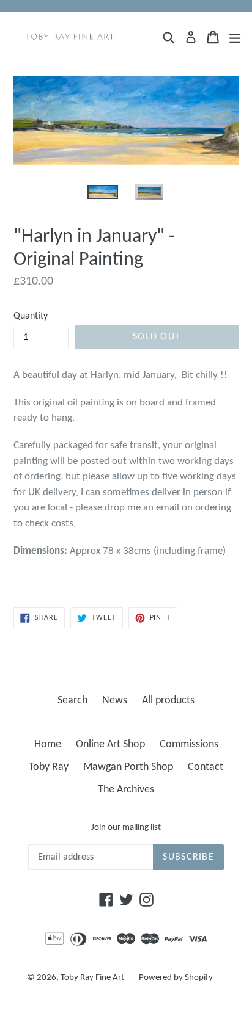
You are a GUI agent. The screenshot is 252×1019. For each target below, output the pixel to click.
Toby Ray (49, 767)
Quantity (30, 316)
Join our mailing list (126, 827)
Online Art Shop (110, 744)
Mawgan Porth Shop (128, 767)
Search (72, 700)
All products (168, 700)
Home (47, 744)
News (114, 700)
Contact (205, 767)
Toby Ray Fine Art (92, 977)
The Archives (126, 790)
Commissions (189, 744)
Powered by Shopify (176, 977)
